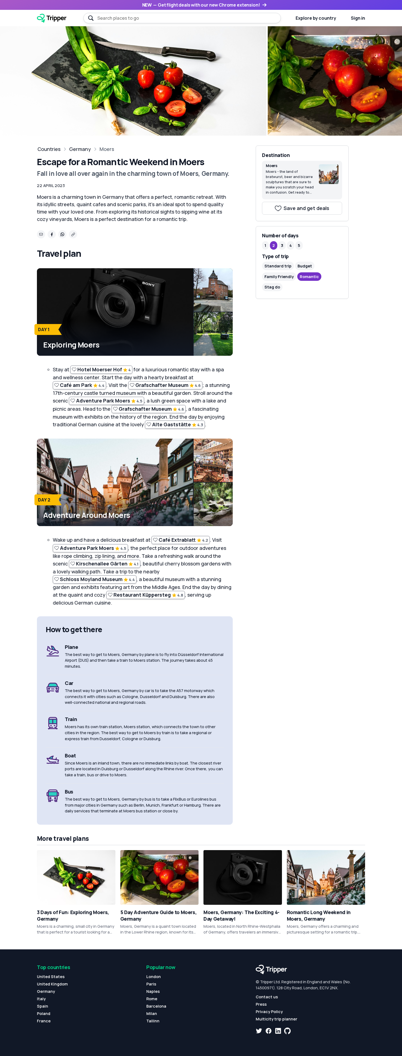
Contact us (267, 996)
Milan (151, 1013)
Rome (151, 998)
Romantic (309, 276)
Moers (107, 149)
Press (261, 1004)
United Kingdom (52, 984)
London (153, 976)
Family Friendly (279, 276)
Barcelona (156, 1006)
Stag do (272, 287)
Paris (151, 984)
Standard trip (278, 266)
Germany (80, 149)
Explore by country (316, 18)
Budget (305, 266)
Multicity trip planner (276, 1019)
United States (51, 976)
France (44, 1020)
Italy (41, 998)
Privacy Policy (269, 1011)
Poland (43, 1013)
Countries (48, 149)
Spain (42, 1006)
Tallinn (152, 1020)
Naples (153, 991)
